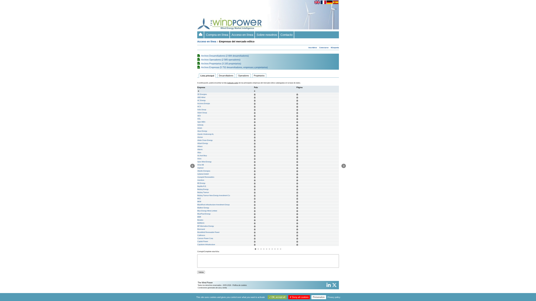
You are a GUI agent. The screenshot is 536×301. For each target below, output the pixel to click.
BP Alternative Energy (205, 226)
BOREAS (200, 223)
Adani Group (202, 113)
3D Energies (202, 94)
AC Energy (201, 100)
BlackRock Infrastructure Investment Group (213, 205)
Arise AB (200, 165)
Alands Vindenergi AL (205, 134)
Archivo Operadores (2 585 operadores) (220, 60)
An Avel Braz (202, 156)
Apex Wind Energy (204, 162)
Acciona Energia (203, 104)
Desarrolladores (226, 75)
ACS (199, 107)
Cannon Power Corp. (205, 238)
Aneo (199, 159)
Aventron (200, 180)
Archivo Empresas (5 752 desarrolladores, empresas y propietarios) (234, 67)
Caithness (201, 235)
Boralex (200, 220)
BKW (199, 202)
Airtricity (200, 125)
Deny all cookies (299, 297)
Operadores (243, 75)
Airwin (199, 128)
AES (199, 116)
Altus (199, 153)
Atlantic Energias (203, 171)
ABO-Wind (201, 97)
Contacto (286, 35)
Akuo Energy (202, 131)
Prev (192, 166)
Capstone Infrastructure (206, 245)
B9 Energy (201, 183)
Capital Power (202, 241)
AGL (199, 119)
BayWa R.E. (201, 186)
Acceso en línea (242, 35)
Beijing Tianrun (203, 192)
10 (280, 249)
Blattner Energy (203, 208)
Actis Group (201, 110)
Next (343, 166)
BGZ (199, 199)
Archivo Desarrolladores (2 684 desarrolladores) (225, 56)
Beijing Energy (203, 189)
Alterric (200, 150)
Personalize (319, 297)
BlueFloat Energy (203, 214)
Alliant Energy (202, 143)
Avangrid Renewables (205, 177)
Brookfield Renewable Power (208, 232)
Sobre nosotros (267, 35)
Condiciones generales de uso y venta (212, 288)
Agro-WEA (201, 122)
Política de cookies (240, 285)
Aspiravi (200, 168)
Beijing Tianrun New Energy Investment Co (213, 195)
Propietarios (259, 75)
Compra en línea (217, 35)
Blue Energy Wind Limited (207, 211)
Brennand (201, 229)
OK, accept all (278, 297)
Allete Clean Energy (205, 140)
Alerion (200, 137)
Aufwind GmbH (203, 174)
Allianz (200, 146)
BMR (199, 217)
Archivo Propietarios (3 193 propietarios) (221, 63)
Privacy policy (333, 297)
